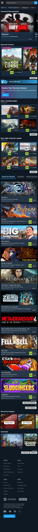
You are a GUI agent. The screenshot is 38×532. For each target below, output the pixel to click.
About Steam (7, 463)
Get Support (20, 488)
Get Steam (20, 482)
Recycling (20, 472)
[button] (4, 8)
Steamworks (7, 469)
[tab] (8, 177)
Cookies (6, 491)
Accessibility (7, 485)
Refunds (6, 494)
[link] (12, 61)
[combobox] (20, 2)
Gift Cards (6, 475)
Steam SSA (6, 466)
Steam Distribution (9, 472)
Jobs (18, 466)
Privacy (5, 482)
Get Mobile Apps (9, 516)
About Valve (20, 463)
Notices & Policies (8, 488)
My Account (20, 491)
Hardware (20, 469)
